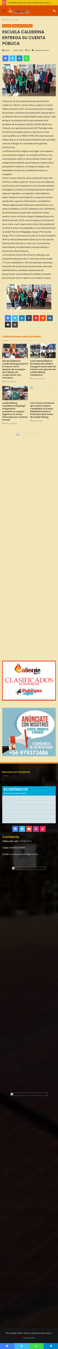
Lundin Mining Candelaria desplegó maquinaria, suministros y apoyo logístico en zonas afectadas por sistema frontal (15, 411)
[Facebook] (8, 318)
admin (7, 50)
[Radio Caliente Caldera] (19, 10)
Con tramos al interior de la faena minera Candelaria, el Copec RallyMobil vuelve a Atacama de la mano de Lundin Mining (42, 410)
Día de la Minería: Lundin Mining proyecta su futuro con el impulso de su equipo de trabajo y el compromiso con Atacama (15, 369)
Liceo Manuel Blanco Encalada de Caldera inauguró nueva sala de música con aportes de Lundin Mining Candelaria (43, 367)
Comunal (14, 19)
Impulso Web (29, 1338)
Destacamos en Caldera (22, 26)
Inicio (6, 19)
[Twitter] (15, 318)
